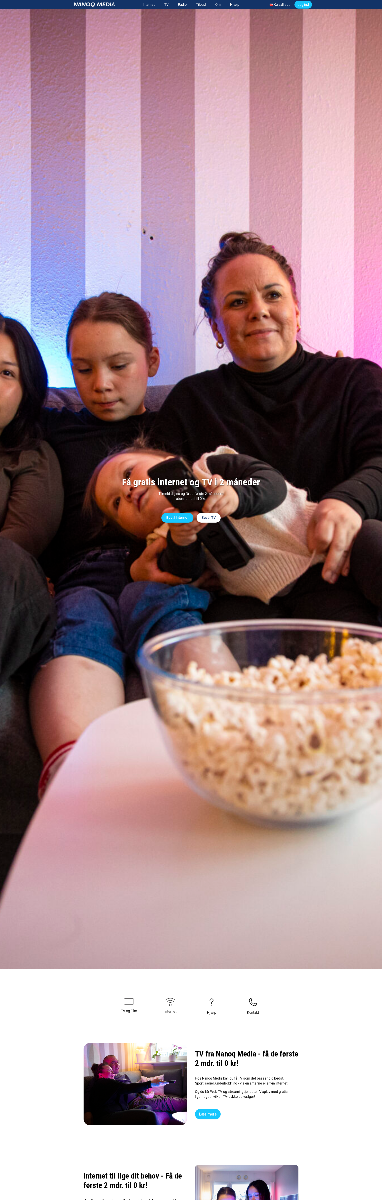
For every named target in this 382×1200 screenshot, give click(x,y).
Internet (149, 5)
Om (218, 5)
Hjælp (234, 5)
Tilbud (201, 5)
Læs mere (208, 1114)
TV (166, 5)
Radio (182, 5)
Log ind (303, 5)
